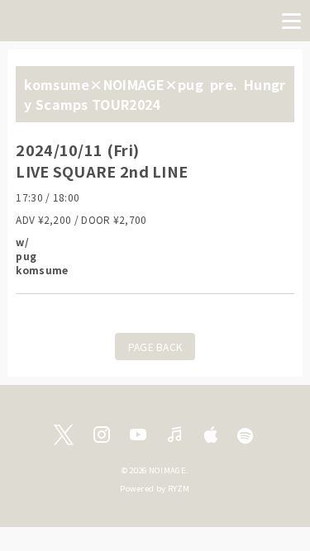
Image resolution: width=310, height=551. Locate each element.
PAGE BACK (155, 347)
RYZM (179, 488)
